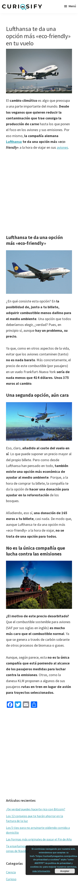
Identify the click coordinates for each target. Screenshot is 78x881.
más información (41, 871)
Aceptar (64, 871)
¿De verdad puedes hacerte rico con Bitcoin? (35, 809)
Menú (72, 6)
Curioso (11, 879)
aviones (62, 147)
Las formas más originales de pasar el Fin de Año (39, 839)
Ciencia (11, 872)
